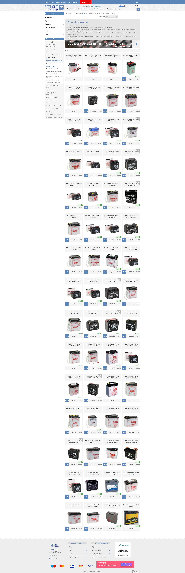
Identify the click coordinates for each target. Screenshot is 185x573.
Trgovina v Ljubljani (73, 2)
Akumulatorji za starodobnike (53, 82)
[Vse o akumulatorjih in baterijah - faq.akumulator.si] (102, 44)
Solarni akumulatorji (51, 90)
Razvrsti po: (102, 16)
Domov (47, 2)
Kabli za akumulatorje (51, 103)
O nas (52, 2)
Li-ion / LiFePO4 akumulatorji (53, 55)
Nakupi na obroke (96, 550)
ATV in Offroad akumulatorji (52, 80)
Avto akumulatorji (50, 63)
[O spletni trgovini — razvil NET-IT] (135, 571)
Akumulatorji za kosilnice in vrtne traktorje (53, 77)
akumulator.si (69, 13)
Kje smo (63, 2)
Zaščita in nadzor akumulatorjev (54, 114)
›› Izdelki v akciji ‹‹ (85, 2)
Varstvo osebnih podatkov (99, 557)
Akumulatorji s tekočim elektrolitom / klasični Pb (52, 45)
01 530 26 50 (96, 6)
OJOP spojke (49, 111)
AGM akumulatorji (50, 49)
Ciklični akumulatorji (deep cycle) (53, 86)
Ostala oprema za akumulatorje (54, 117)
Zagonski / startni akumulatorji (54, 60)
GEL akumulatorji (50, 52)
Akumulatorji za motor (74, 38)
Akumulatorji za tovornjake (52, 68)
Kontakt (57, 2)
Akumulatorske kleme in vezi (53, 106)
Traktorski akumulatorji (51, 73)
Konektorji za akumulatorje (53, 108)
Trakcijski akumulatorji (51, 97)
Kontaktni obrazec (55, 559)
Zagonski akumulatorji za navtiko (53, 71)
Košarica (121, 6)
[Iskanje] (138, 9)
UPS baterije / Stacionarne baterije (53, 93)
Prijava (138, 2)
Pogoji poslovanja (96, 553)
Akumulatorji (49, 39)
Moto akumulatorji (50, 66)
